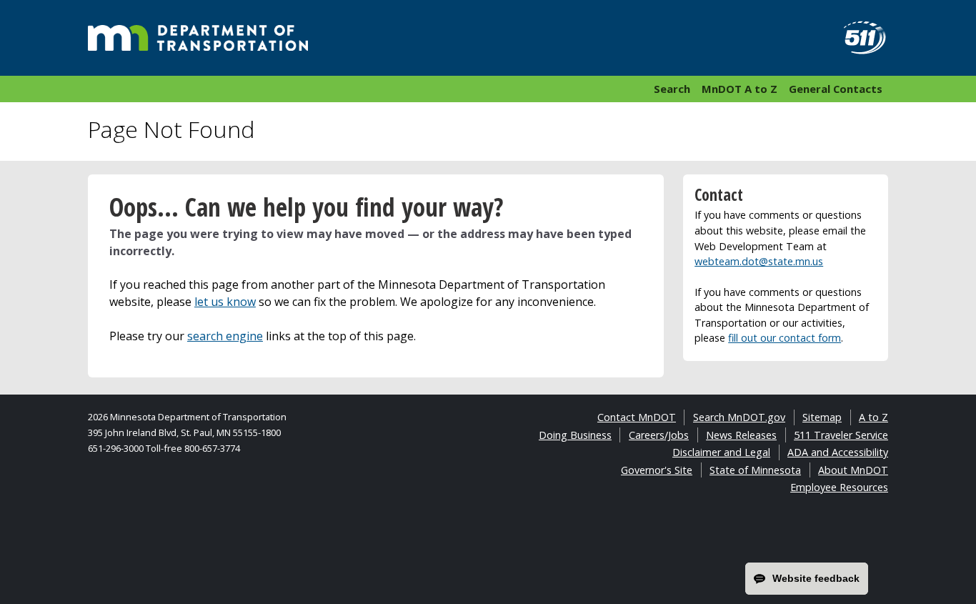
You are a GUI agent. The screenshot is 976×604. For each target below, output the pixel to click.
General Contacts (835, 88)
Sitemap (822, 417)
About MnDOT (853, 470)
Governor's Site (656, 470)
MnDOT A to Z (739, 88)
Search (672, 88)
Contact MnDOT (636, 417)
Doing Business (575, 435)
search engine (225, 336)
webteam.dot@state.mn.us (758, 261)
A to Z (873, 417)
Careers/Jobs (659, 435)
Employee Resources (839, 487)
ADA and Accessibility (837, 452)
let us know (225, 302)
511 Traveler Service (841, 435)
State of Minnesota (755, 470)
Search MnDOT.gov (739, 417)
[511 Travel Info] (856, 38)
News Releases (741, 435)
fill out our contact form (784, 338)
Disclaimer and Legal (721, 452)
